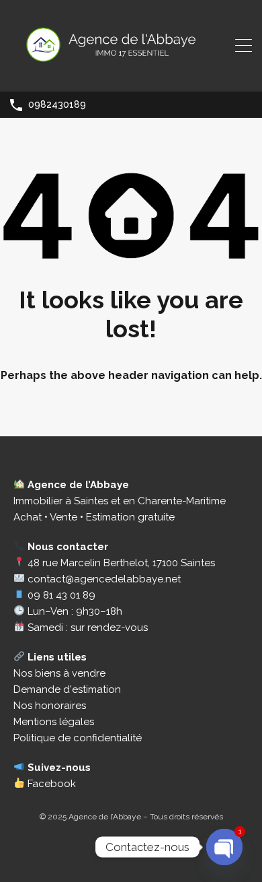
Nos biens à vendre (59, 673)
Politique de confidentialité (77, 738)
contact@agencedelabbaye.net (104, 579)
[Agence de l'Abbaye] (131, 75)
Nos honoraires (49, 706)
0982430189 (57, 104)
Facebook (50, 784)
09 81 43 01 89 (61, 595)
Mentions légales (53, 722)
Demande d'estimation (67, 689)
